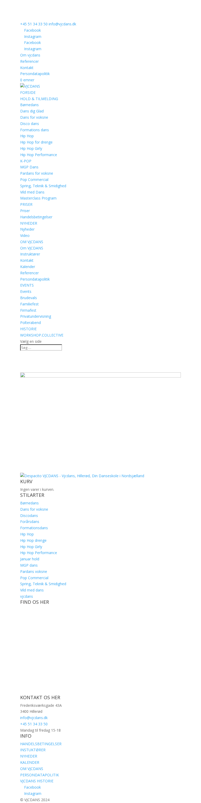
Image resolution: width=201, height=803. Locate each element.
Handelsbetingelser (36, 216)
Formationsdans (34, 527)
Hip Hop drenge (33, 540)
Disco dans (29, 123)
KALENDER (29, 762)
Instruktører (30, 254)
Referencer (29, 61)
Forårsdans (29, 521)
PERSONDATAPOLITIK (39, 774)
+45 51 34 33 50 (34, 23)
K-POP (25, 160)
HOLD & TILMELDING (39, 98)
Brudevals (28, 297)
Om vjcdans (30, 55)
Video (25, 235)
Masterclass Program (38, 198)
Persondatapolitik (35, 73)
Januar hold (29, 558)
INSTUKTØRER (33, 749)
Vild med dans (32, 590)
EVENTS (27, 285)
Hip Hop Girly (31, 148)
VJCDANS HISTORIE (36, 780)
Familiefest (29, 303)
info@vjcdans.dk (34, 717)
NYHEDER (28, 223)
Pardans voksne (33, 571)
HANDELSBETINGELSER (41, 743)
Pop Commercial (34, 179)
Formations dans (34, 129)
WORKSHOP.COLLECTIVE (41, 335)
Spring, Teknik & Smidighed (43, 185)
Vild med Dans (32, 192)
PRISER (26, 204)
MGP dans (29, 565)
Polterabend (30, 322)
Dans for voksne (34, 117)
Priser (25, 210)
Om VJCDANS (31, 248)
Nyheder (27, 229)
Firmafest (28, 310)
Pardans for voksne (36, 173)
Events (25, 291)
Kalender (27, 266)
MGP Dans (29, 166)
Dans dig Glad (32, 111)
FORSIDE (28, 92)
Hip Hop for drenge (36, 142)
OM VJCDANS (31, 241)
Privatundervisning (35, 316)
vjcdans (26, 596)
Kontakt (27, 67)
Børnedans (29, 104)
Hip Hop (27, 135)
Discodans (29, 515)
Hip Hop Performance (38, 154)
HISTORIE (28, 328)
